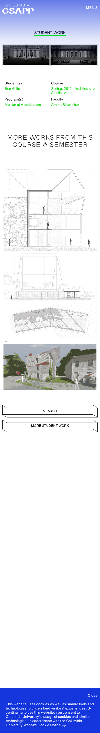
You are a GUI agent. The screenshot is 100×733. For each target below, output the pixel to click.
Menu (91, 8)
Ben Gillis (12, 89)
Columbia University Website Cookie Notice (44, 723)
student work (50, 32)
